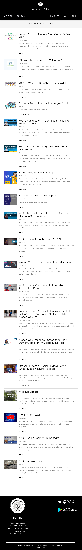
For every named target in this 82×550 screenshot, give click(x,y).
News (51, 24)
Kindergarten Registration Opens (38, 195)
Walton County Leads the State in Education (45, 262)
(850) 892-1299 (19, 534)
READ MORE (24, 54)
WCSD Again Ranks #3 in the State (39, 437)
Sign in (74, 16)
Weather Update (29, 391)
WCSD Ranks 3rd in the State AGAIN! (40, 239)
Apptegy (45, 547)
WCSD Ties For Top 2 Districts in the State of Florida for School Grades (43, 214)
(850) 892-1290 (20, 531)
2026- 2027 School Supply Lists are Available (44, 83)
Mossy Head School (36, 24)
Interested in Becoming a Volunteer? (40, 60)
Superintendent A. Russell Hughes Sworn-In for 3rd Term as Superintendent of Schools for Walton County (45, 314)
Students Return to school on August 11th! (43, 103)
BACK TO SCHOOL (29, 414)
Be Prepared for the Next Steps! (37, 172)
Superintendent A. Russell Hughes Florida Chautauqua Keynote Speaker (42, 367)
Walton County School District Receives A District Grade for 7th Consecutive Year (43, 341)
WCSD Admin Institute (31, 461)
